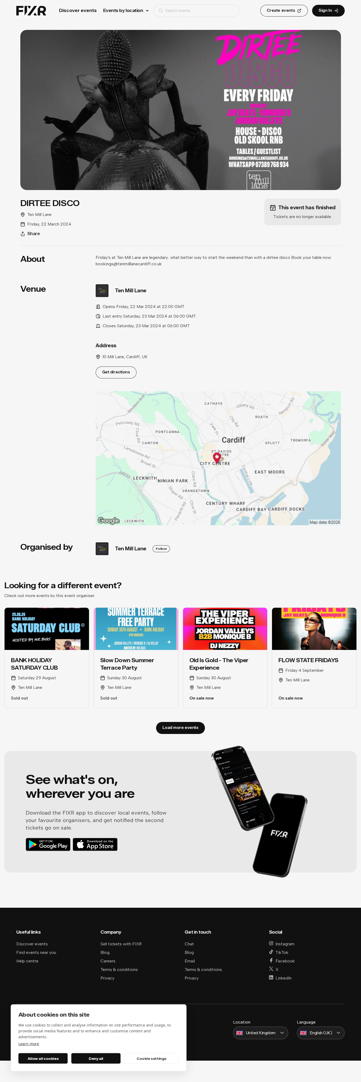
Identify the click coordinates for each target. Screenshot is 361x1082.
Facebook (285, 960)
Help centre (27, 960)
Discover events (78, 10)
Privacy (107, 978)
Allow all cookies (43, 1058)
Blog (105, 952)
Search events (178, 10)
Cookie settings (151, 1058)
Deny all (96, 1058)
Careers (107, 960)
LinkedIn (283, 978)
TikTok (281, 952)
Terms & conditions (119, 969)
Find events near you (36, 952)
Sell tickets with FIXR (121, 943)
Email (190, 960)
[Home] (31, 11)
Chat (189, 943)
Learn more (28, 1043)
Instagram (284, 943)
